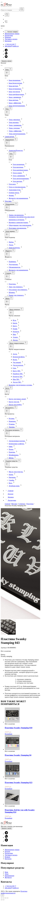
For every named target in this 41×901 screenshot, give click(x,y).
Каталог (7, 851)
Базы (6, 872)
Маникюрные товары (12, 33)
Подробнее (8, 734)
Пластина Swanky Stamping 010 (18, 728)
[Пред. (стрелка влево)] (1, 899)
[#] (22, 9)
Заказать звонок (6, 61)
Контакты (8, 41)
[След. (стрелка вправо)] (3, 899)
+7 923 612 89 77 (10, 44)
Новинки (8, 37)
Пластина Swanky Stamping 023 (18, 782)
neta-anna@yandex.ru (12, 46)
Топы (6, 874)
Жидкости (8, 877)
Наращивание (9, 875)
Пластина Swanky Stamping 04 (18, 755)
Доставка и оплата (11, 39)
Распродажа (9, 35)
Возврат (7, 857)
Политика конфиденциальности (14, 892)
